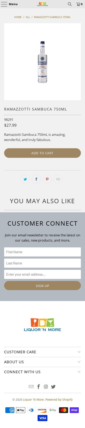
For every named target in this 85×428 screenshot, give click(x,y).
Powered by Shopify (59, 399)
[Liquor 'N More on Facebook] (38, 387)
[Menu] (2, 4)
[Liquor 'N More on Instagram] (46, 387)
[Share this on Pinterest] (47, 179)
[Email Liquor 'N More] (31, 387)
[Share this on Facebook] (36, 179)
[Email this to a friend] (58, 179)
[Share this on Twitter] (25, 179)
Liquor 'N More (33, 399)
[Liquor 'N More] (42, 4)
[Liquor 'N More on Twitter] (53, 387)
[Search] (70, 4)
